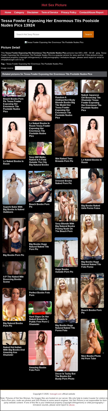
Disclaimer (32, 12)
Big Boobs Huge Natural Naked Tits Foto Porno (91, 264)
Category (19, 12)
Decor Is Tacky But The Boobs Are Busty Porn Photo (65, 376)
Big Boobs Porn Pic (13, 255)
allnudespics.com (23, 68)
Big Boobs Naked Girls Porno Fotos (90, 206)
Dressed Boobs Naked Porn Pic (63, 182)
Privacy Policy (68, 12)
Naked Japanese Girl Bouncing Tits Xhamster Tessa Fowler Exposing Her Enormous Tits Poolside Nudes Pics (91, 102)
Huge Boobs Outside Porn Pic (64, 270)
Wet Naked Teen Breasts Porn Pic (64, 159)
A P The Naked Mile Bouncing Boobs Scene (13, 279)
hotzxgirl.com (56, 394)
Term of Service (49, 12)
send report (89, 57)
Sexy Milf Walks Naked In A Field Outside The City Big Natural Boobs (39, 161)
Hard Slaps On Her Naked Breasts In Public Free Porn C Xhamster (39, 320)
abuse (72, 405)
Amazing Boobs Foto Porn (37, 368)
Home (8, 12)
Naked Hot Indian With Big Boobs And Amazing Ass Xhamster (14, 351)
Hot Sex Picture (54, 5)
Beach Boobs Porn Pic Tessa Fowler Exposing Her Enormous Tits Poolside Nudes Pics (13, 105)
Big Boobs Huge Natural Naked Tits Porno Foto (65, 328)
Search (88, 34)
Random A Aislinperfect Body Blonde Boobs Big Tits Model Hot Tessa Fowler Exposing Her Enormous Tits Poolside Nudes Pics (65, 107)
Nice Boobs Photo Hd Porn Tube (91, 357)
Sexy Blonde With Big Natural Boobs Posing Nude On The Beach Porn (65, 227)
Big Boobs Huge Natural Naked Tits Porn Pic (39, 246)
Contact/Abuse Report (91, 12)
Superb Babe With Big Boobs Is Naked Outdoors (13, 209)
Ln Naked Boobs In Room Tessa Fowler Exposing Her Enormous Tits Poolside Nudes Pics (39, 129)
